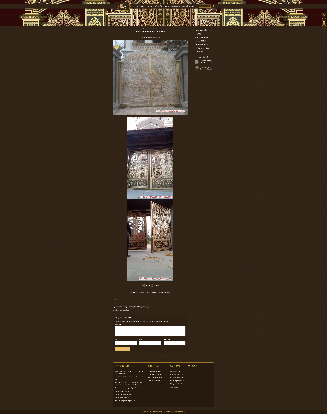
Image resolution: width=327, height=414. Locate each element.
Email (141, 339)
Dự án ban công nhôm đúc (150, 28)
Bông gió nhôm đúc (176, 384)
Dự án (167, 6)
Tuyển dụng (175, 6)
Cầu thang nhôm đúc (177, 381)
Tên (116, 339)
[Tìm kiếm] (213, 6)
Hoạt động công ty (189, 6)
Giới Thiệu (141, 6)
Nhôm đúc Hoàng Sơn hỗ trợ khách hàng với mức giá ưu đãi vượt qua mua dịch (205, 68)
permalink (167, 292)
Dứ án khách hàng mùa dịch (206, 61)
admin (158, 37)
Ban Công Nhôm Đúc (201, 41)
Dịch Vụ (149, 6)
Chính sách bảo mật (154, 374)
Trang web (167, 339)
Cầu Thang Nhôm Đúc (202, 48)
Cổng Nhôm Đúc (200, 34)
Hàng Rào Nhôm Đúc (201, 37)
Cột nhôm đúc (199, 51)
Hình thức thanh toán (155, 377)
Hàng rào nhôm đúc (176, 374)
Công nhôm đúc (175, 371)
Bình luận (118, 324)
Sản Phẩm (158, 6)
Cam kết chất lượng (154, 381)
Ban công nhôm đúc (176, 377)
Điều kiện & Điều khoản (155, 371)
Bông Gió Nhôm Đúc (201, 44)
